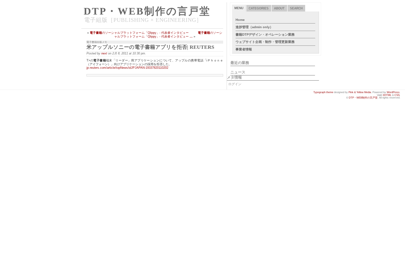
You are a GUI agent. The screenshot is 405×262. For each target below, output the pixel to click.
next (104, 53)
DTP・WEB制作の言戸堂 (147, 11)
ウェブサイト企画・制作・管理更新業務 (265, 42)
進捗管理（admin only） (254, 27)
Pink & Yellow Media (360, 92)
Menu (238, 8)
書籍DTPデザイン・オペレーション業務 (265, 34)
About (279, 8)
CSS (397, 95)
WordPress (393, 92)
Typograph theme (323, 92)
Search (296, 8)
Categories (259, 8)
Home (240, 20)
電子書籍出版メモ (96, 42)
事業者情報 (244, 49)
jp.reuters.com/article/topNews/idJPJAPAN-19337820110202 (127, 67)
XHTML (387, 95)
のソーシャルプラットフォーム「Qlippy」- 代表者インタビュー (139, 32)
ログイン (234, 84)
